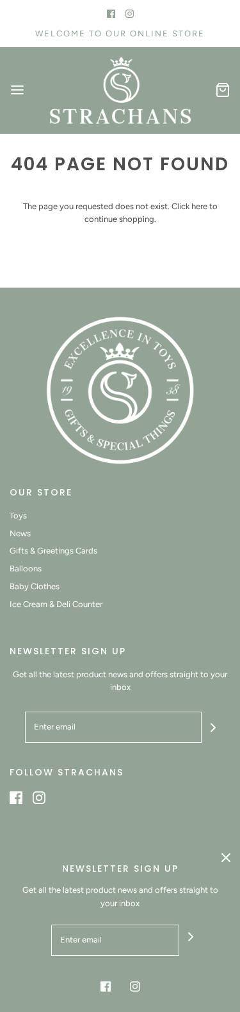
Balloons (26, 568)
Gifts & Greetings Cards (53, 550)
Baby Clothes (35, 586)
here (199, 206)
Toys (18, 515)
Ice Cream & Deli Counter (56, 604)
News (20, 533)
